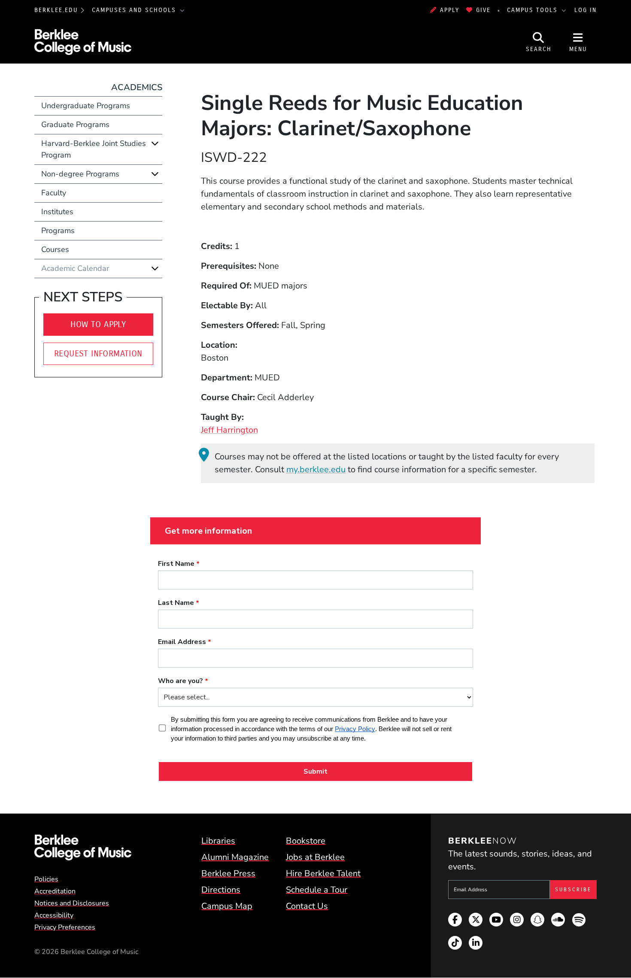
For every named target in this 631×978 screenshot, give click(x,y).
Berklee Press (228, 873)
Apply (449, 10)
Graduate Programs (75, 124)
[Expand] (155, 143)
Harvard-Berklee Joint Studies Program (93, 149)
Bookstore (305, 841)
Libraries (218, 841)
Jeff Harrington (229, 430)
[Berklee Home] (82, 847)
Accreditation (55, 891)
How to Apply (98, 324)
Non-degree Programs (80, 174)
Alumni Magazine (235, 857)
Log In (585, 10)
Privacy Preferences (64, 927)
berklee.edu (56, 10)
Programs (58, 230)
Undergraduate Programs (85, 105)
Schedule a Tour (316, 890)
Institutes (57, 212)
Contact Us (307, 906)
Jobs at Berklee (315, 857)
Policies (46, 879)
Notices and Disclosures (71, 903)
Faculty (53, 193)
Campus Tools (533, 10)
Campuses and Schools (135, 10)
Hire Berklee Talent (323, 873)
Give (483, 10)
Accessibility (53, 915)
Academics (136, 87)
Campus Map (226, 906)
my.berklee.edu (316, 469)
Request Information (98, 353)
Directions (220, 890)
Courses (55, 249)
